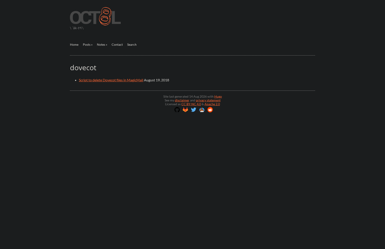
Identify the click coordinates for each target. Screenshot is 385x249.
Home (74, 44)
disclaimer (182, 100)
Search (132, 44)
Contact (117, 44)
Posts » (87, 44)
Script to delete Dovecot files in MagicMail (111, 80)
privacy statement (208, 100)
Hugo (218, 96)
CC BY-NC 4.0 (191, 104)
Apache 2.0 (212, 104)
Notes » (102, 44)
